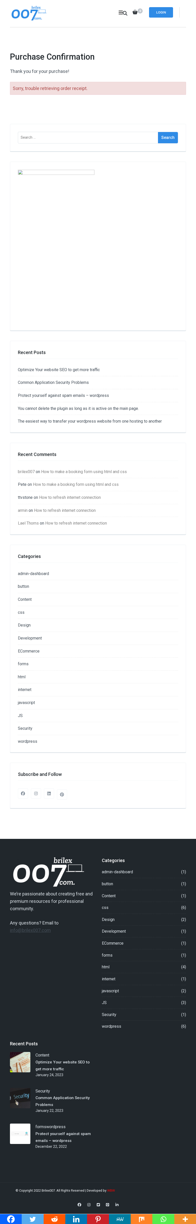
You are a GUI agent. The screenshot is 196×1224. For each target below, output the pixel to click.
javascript (26, 702)
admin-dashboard (33, 573)
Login (161, 12)
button (23, 586)
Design (24, 625)
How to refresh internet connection (70, 497)
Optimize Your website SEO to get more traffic (59, 369)
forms (23, 663)
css (21, 612)
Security (25, 728)
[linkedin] (49, 793)
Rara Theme (171, 1190)
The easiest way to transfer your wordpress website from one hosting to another (90, 421)
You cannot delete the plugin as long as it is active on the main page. (78, 408)
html (22, 676)
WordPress (106, 1196)
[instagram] (36, 793)
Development (30, 638)
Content (25, 599)
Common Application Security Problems (53, 382)
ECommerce (29, 651)
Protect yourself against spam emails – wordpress (63, 395)
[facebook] (23, 793)
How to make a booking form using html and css (84, 471)
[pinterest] (62, 794)
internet (24, 689)
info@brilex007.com (30, 930)
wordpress (27, 741)
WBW (111, 1190)
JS (20, 715)
